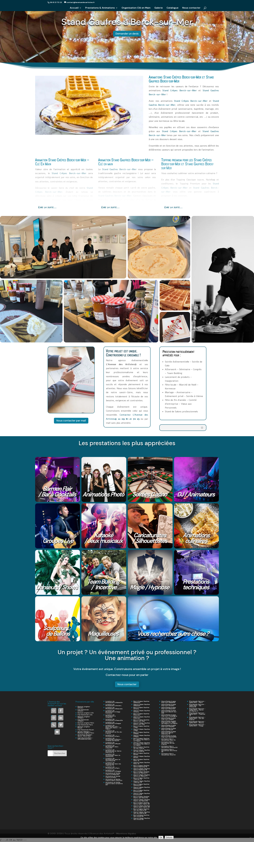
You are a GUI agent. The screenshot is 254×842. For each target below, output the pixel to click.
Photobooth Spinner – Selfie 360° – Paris (197, 701)
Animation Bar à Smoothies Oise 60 (168, 754)
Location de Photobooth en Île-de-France (114, 732)
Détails (169, 837)
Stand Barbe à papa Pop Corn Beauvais (168, 708)
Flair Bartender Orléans (83, 720)
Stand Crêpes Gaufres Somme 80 (141, 787)
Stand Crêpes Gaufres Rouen (141, 756)
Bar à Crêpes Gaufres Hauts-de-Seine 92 (141, 797)
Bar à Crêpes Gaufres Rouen (141, 753)
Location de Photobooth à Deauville (114, 719)
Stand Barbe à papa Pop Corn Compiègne (169, 715)
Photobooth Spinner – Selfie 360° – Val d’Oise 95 (197, 705)
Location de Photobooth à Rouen (113, 743)
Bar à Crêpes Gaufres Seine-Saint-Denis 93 (141, 803)
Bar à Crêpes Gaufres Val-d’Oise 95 (141, 815)
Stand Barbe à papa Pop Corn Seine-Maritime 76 (168, 733)
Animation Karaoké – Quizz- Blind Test (85, 735)
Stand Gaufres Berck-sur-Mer (131, 159)
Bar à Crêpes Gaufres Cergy (141, 726)
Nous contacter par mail (71, 420)
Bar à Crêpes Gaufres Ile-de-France (141, 747)
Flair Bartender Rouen (86, 730)
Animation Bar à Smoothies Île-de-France (168, 743)
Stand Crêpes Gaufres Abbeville (141, 705)
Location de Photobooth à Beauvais (114, 708)
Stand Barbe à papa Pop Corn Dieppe (168, 718)
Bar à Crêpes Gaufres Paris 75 (141, 760)
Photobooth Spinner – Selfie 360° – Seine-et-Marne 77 (197, 710)
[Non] (250, 837)
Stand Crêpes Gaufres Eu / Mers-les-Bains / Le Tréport (141, 744)
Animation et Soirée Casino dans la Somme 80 (114, 783)
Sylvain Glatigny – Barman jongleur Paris (86, 732)
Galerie (158, 8)
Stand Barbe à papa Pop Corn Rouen (168, 729)
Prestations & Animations (100, 8)
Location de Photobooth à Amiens (113, 705)
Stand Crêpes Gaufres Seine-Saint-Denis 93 (141, 806)
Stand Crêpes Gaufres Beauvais (141, 717)
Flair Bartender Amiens (83, 710)
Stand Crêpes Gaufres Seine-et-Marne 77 (141, 775)
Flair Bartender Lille (85, 715)
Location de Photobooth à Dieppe (113, 722)
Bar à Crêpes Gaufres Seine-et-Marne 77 (141, 772)
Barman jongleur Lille (85, 713)
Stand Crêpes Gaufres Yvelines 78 (141, 781)
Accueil (74, 8)
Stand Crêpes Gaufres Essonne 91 (141, 794)
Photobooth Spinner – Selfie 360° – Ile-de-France (197, 718)
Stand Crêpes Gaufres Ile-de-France (141, 750)
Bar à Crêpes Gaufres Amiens (141, 708)
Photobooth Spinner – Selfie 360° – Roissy (197, 722)
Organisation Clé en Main (136, 8)
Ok (161, 837)
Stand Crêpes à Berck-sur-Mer (127, 22)
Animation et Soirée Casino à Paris (113, 776)
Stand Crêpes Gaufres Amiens (141, 711)
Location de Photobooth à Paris (113, 735)
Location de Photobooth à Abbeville (114, 701)
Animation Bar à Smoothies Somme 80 (169, 746)
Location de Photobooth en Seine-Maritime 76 (114, 751)
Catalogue (172, 8)
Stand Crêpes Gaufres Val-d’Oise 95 (141, 818)
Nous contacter (191, 8)
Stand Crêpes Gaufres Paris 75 (141, 763)
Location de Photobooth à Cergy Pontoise (113, 712)
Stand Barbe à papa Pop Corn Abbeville (168, 701)
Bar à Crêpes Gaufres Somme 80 (141, 784)
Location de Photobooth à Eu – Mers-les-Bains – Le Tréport (113, 727)
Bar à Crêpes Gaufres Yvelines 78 (141, 778)
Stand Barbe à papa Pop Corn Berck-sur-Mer (169, 712)
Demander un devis (127, 33)
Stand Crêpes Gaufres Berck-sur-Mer (141, 723)
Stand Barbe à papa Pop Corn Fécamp (168, 725)
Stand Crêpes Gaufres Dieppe (141, 735)
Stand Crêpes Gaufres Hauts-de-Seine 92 (141, 800)
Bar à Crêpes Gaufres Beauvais (141, 714)
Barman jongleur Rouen (84, 727)
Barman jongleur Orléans (84, 717)
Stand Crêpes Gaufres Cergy (141, 729)
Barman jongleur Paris (86, 723)
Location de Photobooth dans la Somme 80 (113, 755)
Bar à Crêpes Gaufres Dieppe (141, 732)
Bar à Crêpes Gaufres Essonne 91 (141, 790)
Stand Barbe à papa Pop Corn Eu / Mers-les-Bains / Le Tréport (169, 722)
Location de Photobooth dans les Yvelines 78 (113, 764)
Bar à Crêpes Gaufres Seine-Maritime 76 (141, 766)
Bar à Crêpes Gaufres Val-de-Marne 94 (141, 809)
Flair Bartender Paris (85, 725)
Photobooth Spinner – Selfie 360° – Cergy (197, 725)
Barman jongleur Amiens (84, 707)
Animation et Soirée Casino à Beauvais (113, 773)
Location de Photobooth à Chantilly (110, 716)
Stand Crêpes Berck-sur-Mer (182, 77)
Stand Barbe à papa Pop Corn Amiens (168, 705)
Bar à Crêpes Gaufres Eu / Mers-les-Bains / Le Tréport (141, 739)
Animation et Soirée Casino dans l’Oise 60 (114, 779)
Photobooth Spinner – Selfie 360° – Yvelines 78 (197, 714)
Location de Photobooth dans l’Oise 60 (112, 747)
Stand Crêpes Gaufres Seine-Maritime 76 (141, 769)
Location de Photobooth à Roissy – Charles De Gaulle (114, 739)
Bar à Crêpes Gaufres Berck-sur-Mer (141, 720)
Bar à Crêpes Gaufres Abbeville (141, 701)
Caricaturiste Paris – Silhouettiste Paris (85, 738)
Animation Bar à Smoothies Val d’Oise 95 (169, 750)
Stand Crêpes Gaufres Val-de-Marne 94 (141, 812)
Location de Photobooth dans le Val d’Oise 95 (113, 759)
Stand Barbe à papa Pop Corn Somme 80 (168, 736)
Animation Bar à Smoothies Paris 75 (168, 739)
